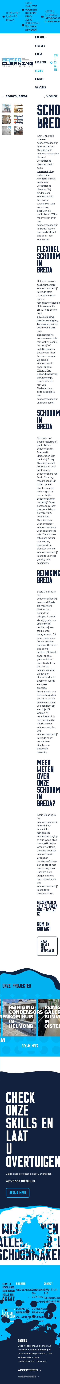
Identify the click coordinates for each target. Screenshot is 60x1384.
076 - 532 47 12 (46, 912)
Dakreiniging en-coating (38, 1293)
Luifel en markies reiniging (22, 1307)
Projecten (40, 62)
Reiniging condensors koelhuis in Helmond (26, 1017)
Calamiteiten (22, 1317)
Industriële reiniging (38, 1328)
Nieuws (38, 54)
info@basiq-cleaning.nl (51, 1300)
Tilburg (41, 370)
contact (46, 232)
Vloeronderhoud (22, 1326)
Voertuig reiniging (38, 1336)
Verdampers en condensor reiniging (38, 1307)
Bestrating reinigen (38, 1319)
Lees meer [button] (41, 1361)
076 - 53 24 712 (50, 1292)
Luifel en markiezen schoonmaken (29, 125)
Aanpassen (27, 1376)
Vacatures (40, 87)
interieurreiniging (47, 321)
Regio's (39, 71)
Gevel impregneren (28, 106)
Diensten (40, 37)
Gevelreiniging (22, 1290)
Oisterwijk (46, 378)
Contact (39, 79)
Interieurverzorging (22, 1334)
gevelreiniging (45, 171)
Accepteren (28, 1370)
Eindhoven (51, 374)
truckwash (43, 324)
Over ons (40, 45)
